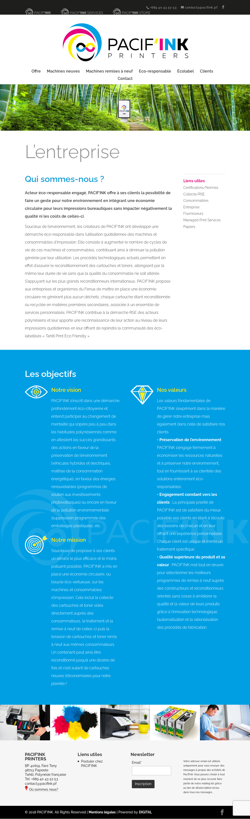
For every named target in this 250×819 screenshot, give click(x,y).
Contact (125, 79)
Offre (36, 72)
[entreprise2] (75, 739)
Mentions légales (102, 812)
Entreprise (191, 207)
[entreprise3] (125, 739)
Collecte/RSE (194, 194)
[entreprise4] (175, 739)
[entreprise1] (25, 739)
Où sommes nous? (43, 789)
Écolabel (185, 72)
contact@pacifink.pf (41, 784)
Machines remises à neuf (109, 72)
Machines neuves (63, 72)
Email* (137, 763)
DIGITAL (145, 812)
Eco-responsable (155, 72)
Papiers (189, 227)
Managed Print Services (202, 220)
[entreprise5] (225, 739)
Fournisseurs (193, 213)
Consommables (195, 200)
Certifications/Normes (200, 188)
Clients (206, 72)
